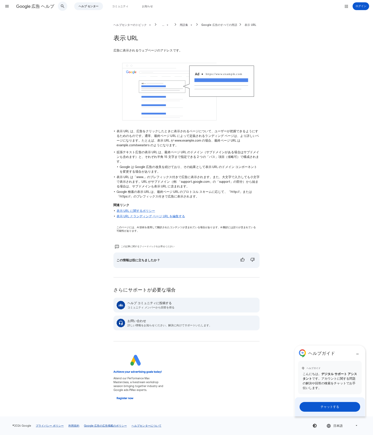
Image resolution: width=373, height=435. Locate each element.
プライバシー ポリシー (50, 425)
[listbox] (342, 426)
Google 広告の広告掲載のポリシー (105, 425)
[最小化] (357, 352)
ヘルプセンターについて (146, 425)
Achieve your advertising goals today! (137, 371)
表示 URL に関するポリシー (136, 211)
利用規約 (73, 425)
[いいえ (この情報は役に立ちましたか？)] (252, 260)
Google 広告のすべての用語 (219, 25)
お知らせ (147, 6)
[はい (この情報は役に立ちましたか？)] (242, 260)
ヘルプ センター (88, 6)
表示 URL (250, 25)
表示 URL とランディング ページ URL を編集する (151, 216)
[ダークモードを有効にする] (314, 425)
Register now (125, 398)
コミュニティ (120, 6)
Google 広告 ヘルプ (35, 6)
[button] (7, 6)
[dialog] (330, 380)
